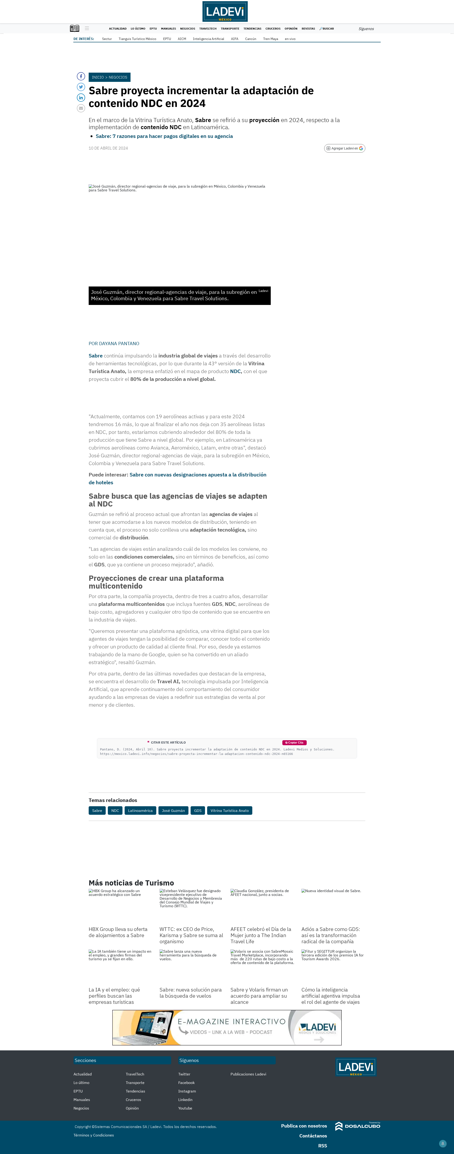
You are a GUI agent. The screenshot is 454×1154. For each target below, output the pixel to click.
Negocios (187, 28)
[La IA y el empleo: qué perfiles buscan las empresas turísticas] (121, 967)
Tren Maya (270, 39)
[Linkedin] (81, 97)
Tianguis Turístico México (137, 39)
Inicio (98, 77)
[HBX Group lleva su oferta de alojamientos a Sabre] (121, 907)
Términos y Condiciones (94, 1135)
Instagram (187, 1091)
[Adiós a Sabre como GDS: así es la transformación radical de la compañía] (333, 907)
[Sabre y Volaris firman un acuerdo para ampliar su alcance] (262, 967)
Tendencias (252, 28)
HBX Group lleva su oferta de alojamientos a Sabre (118, 931)
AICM (182, 39)
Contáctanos (313, 1135)
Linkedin (185, 1099)
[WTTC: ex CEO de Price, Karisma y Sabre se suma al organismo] (191, 907)
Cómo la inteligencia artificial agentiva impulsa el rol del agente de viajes (330, 995)
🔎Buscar (326, 28)
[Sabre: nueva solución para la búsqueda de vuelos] (191, 967)
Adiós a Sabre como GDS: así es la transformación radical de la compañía (330, 935)
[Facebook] (81, 76)
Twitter (184, 1074)
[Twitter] (81, 87)
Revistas (308, 28)
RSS (322, 1145)
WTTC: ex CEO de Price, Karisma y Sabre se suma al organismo (191, 935)
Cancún (250, 39)
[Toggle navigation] (86, 28)
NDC (235, 371)
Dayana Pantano (119, 343)
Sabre (96, 355)
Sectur (107, 39)
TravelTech (208, 28)
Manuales (168, 28)
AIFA (234, 39)
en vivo (290, 39)
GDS (197, 810)
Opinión (291, 28)
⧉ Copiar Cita (294, 742)
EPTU (153, 28)
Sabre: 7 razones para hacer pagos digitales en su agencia (164, 135)
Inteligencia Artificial (208, 39)
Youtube (185, 1108)
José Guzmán (173, 810)
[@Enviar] (81, 108)
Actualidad (118, 28)
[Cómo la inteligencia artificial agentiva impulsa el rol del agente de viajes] (333, 967)
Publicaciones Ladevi (248, 1074)
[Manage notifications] (443, 1143)
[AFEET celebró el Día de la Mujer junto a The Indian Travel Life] (262, 907)
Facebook (186, 1082)
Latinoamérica (140, 810)
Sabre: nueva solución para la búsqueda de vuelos (191, 992)
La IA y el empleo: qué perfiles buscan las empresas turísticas (114, 995)
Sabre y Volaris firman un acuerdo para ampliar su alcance (259, 995)
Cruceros (273, 28)
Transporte (230, 28)
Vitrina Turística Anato (230, 810)
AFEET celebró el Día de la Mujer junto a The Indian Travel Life (261, 935)
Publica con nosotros (304, 1126)
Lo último (138, 28)
